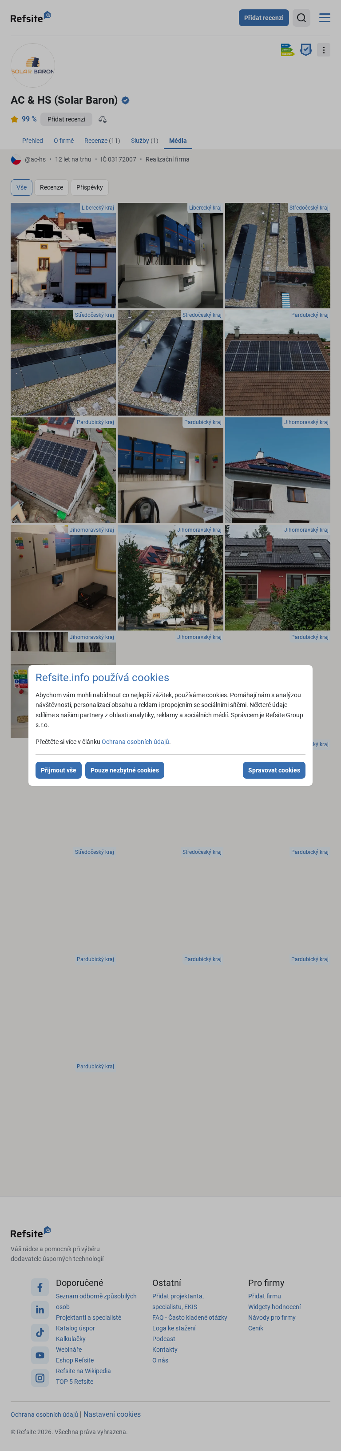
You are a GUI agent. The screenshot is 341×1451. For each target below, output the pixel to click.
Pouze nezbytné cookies (125, 770)
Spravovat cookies (274, 770)
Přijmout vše (58, 770)
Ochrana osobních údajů (135, 741)
